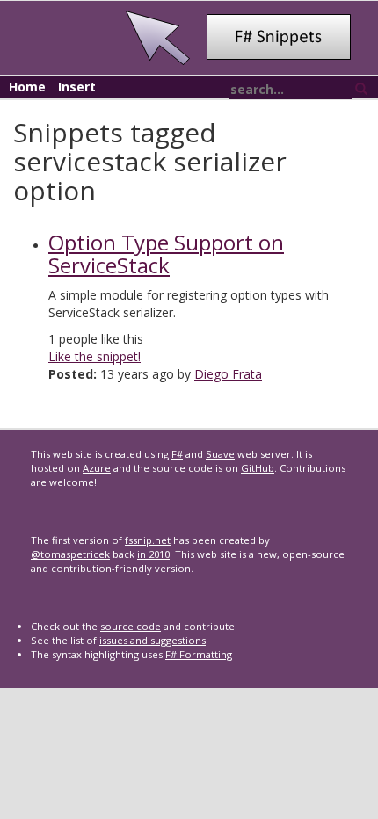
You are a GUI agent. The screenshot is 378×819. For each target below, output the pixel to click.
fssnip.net (148, 540)
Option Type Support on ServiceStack (166, 253)
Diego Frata (228, 374)
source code (130, 626)
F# (177, 453)
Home (27, 86)
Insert (77, 86)
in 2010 (153, 554)
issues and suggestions (152, 640)
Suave (220, 453)
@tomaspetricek (70, 554)
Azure (97, 468)
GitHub (257, 468)
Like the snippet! (94, 356)
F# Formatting (198, 654)
